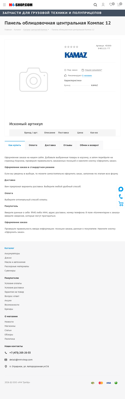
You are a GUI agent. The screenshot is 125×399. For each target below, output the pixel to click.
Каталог (9, 248)
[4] (74, 47)
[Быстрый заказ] (120, 205)
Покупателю (12, 277)
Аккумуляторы (12, 253)
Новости (9, 321)
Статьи (8, 330)
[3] (71, 47)
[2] (68, 47)
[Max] (120, 192)
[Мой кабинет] (103, 4)
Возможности (12, 304)
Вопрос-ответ (12, 296)
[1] (65, 47)
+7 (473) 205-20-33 (20, 352)
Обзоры (9, 334)
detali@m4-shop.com (20, 359)
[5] (77, 47)
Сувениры (10, 270)
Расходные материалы (17, 266)
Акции (8, 300)
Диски (8, 257)
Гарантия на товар (14, 292)
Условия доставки (14, 287)
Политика (10, 338)
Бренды (9, 309)
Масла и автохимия (15, 262)
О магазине (11, 316)
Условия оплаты (13, 283)
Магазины (10, 326)
